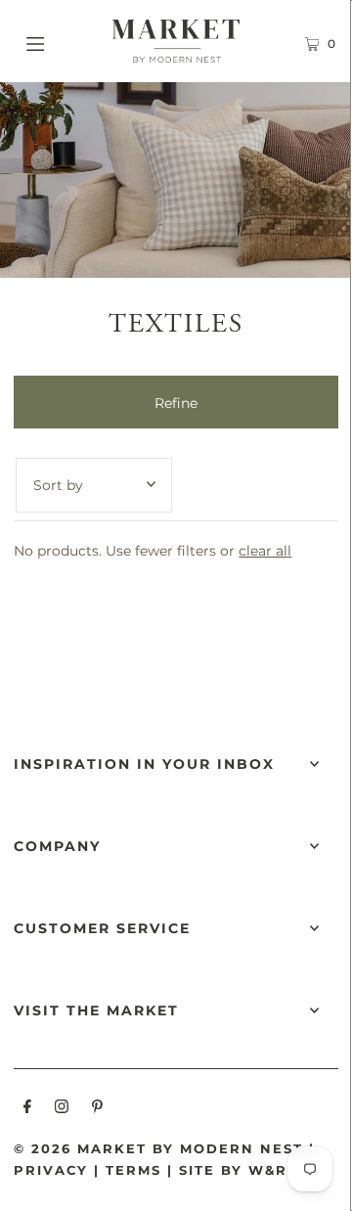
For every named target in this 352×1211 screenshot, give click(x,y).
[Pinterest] (97, 1109)
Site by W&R (233, 1170)
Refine (176, 403)
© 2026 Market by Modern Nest (158, 1148)
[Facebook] (27, 1109)
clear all (265, 551)
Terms (133, 1170)
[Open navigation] (56, 41)
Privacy (51, 1170)
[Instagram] (61, 1109)
